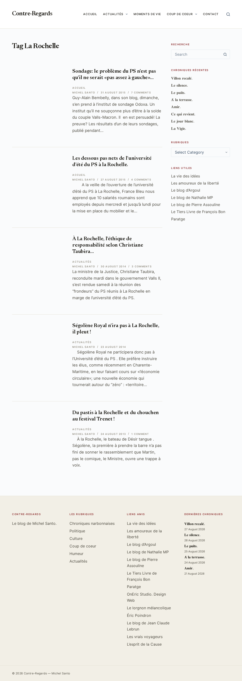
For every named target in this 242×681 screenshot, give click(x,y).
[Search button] (225, 54)
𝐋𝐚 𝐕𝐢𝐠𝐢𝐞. (178, 128)
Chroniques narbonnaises (92, 523)
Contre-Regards (32, 14)
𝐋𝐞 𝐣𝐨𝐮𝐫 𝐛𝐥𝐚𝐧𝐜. (182, 121)
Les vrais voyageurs (145, 636)
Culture (75, 538)
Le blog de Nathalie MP (192, 197)
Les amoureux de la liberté (195, 183)
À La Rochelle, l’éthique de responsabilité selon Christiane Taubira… (107, 245)
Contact (211, 14)
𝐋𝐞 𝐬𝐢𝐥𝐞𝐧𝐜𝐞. (179, 85)
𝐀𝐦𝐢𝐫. (176, 106)
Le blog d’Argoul (185, 190)
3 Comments (141, 266)
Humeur (76, 553)
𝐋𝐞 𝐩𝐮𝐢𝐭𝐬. (178, 92)
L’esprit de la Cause (144, 644)
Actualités (113, 14)
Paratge (178, 219)
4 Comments (141, 179)
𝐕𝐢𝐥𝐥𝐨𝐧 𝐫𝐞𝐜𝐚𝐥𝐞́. (181, 78)
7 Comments (141, 92)
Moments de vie (147, 14)
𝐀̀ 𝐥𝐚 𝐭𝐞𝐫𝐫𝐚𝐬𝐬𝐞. (182, 99)
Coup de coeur (180, 14)
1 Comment (140, 434)
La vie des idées (185, 176)
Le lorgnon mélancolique (149, 607)
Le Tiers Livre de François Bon (198, 211)
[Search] (228, 14)
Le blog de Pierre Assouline (195, 204)
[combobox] (196, 54)
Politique (77, 531)
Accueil (90, 14)
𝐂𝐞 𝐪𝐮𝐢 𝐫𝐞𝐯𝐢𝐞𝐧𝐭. (183, 114)
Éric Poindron (139, 615)
